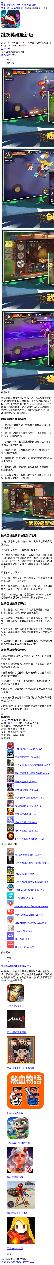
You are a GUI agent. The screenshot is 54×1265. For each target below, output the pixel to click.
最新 (34, 5)
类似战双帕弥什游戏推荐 (13, 966)
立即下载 (5, 48)
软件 (14, 5)
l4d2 (3, 2)
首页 (3, 5)
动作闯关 (18, 8)
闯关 (3, 54)
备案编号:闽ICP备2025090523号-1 (18, 1262)
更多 (29, 966)
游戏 (8, 5)
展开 (3, 714)
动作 (8, 54)
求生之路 (21, 5)
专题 (28, 5)
